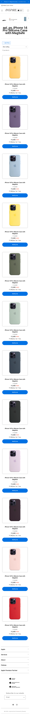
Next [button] (28, 2)
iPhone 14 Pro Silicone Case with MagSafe (15, 85)
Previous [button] (1, 2)
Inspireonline (12, 711)
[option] (11, 18)
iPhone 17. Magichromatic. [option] (15, 1)
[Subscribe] (24, 697)
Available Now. (22, 1)
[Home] (11, 10)
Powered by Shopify (21, 711)
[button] (2, 10)
